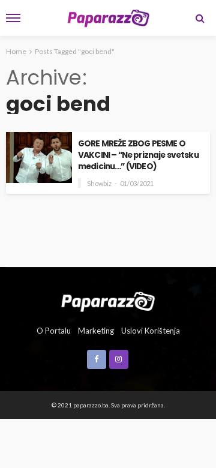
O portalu (54, 330)
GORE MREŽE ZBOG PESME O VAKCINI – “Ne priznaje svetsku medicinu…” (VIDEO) (138, 155)
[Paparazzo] (108, 300)
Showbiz (99, 183)
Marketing (96, 330)
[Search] (200, 18)
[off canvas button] (13, 18)
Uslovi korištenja (150, 330)
